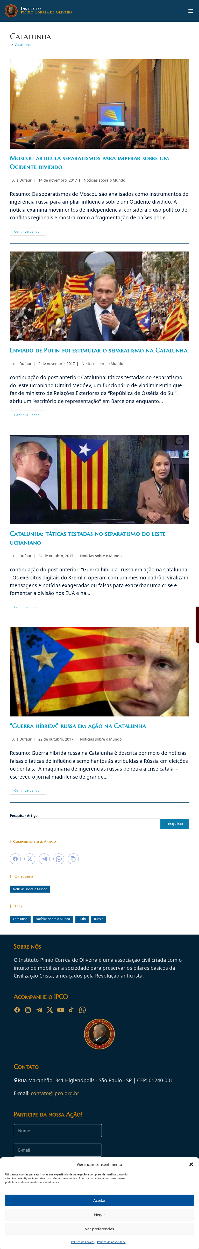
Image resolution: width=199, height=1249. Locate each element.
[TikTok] (71, 1010)
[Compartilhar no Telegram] (44, 858)
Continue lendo (30, 232)
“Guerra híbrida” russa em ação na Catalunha (78, 726)
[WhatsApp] (82, 1010)
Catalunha (23, 44)
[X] (49, 1010)
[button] (191, 1164)
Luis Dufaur (21, 180)
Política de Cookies (83, 1242)
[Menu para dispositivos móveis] (190, 11)
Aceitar (99, 1200)
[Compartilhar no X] (29, 858)
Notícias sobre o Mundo (104, 180)
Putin (82, 919)
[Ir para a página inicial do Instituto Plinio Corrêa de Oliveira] (99, 1033)
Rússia (98, 919)
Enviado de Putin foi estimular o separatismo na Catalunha (98, 350)
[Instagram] (28, 1010)
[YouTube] (60, 1010)
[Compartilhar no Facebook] (15, 858)
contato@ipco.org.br (55, 1093)
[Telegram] (38, 1010)
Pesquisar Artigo (24, 815)
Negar (99, 1214)
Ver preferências (99, 1228)
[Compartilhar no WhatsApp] (58, 858)
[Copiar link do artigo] (73, 858)
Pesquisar (175, 824)
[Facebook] (17, 1010)
